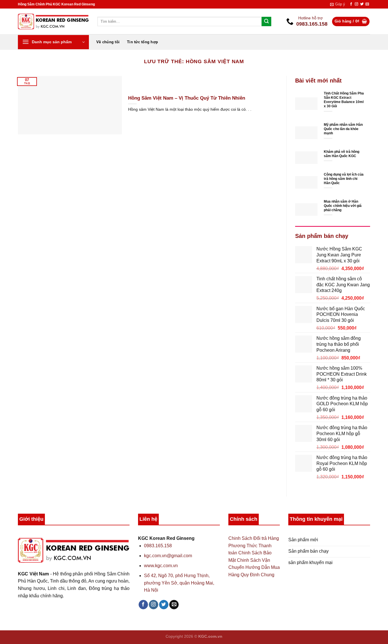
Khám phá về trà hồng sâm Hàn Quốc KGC (341, 154)
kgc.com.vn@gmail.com (168, 555)
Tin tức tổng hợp (142, 42)
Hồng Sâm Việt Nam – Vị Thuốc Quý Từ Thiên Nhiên (186, 98)
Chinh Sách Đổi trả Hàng (253, 538)
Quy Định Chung (257, 574)
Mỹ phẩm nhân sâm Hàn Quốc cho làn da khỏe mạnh (343, 129)
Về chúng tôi (108, 42)
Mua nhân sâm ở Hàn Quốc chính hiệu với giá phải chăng (343, 206)
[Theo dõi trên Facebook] (351, 4)
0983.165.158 (158, 545)
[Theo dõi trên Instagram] (356, 4)
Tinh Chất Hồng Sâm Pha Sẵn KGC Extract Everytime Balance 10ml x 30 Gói (344, 100)
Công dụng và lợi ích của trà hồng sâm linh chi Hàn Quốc (344, 179)
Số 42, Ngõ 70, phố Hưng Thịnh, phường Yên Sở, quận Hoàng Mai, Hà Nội (179, 582)
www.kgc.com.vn (161, 565)
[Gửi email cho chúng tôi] (367, 4)
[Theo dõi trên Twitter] (362, 4)
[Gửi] (266, 21)
